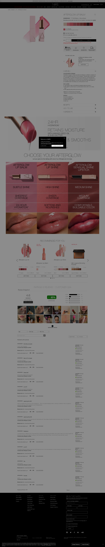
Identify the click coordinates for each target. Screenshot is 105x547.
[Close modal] (64, 138)
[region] (52, 544)
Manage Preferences (76, 544)
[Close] (103, 544)
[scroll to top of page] (102, 538)
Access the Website (57, 145)
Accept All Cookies (85, 544)
